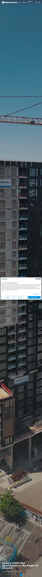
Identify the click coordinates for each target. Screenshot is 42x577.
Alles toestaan (34, 297)
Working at (30, 2)
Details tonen (36, 294)
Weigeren (8, 297)
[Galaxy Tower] (9, 2)
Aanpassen (20, 297)
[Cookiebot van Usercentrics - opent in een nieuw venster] (36, 279)
